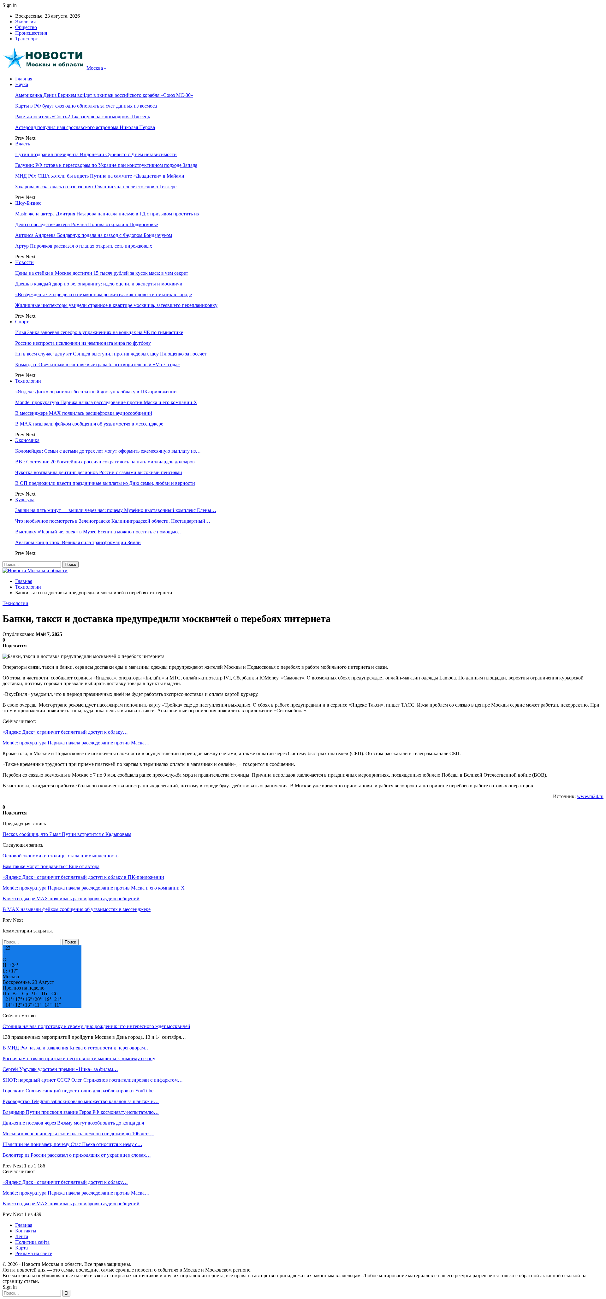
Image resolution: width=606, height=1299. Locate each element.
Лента (21, 1236)
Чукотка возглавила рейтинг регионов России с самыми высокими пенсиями (98, 472)
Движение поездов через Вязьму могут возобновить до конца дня (73, 1123)
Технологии (28, 381)
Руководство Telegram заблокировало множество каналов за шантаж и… (81, 1101)
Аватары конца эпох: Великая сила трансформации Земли (78, 542)
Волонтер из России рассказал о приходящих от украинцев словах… (77, 1155)
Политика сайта (32, 1242)
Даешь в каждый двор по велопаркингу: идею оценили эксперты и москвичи (98, 283)
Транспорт (26, 38)
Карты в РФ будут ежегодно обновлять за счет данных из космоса (86, 106)
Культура (24, 499)
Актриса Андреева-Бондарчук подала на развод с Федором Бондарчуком (93, 235)
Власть (22, 143)
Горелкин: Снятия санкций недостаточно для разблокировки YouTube (78, 1090)
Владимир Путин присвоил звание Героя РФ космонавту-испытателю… (81, 1112)
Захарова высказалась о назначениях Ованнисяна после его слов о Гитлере (95, 186)
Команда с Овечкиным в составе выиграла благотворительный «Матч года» (97, 364)
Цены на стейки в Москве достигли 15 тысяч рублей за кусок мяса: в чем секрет (101, 273)
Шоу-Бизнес (28, 203)
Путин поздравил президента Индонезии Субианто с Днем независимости (96, 154)
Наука (21, 84)
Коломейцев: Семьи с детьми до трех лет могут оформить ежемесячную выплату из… (108, 451)
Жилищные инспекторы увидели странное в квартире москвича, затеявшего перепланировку (116, 305)
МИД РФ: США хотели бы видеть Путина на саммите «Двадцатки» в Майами (99, 176)
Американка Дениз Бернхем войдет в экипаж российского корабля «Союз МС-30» (104, 95)
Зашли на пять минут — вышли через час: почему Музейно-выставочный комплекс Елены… (115, 510)
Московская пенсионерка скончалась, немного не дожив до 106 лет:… (78, 1133)
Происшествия (31, 33)
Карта (21, 1247)
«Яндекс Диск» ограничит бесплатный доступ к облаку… (65, 732)
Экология (25, 21)
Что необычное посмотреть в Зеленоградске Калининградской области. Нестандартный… (112, 521)
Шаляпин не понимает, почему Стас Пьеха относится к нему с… (72, 1144)
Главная (23, 78)
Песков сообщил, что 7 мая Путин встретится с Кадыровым (67, 834)
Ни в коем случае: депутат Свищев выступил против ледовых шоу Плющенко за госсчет (110, 353)
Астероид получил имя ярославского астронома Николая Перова (85, 127)
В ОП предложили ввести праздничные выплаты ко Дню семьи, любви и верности (105, 483)
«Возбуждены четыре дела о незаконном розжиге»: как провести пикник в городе (103, 294)
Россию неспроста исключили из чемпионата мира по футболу (83, 343)
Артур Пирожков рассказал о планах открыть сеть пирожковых (83, 246)
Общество (26, 27)
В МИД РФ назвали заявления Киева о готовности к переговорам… (76, 1047)
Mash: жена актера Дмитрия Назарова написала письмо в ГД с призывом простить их (107, 213)
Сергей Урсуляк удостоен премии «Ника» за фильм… (60, 1069)
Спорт (22, 321)
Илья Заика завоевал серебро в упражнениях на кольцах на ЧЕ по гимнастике (99, 332)
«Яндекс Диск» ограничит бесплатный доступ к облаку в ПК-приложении (96, 391)
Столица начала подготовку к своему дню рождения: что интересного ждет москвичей (96, 1026)
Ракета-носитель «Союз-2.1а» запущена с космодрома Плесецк (82, 116)
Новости (24, 262)
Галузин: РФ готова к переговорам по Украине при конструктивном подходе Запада (106, 165)
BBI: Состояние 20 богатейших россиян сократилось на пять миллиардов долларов (105, 461)
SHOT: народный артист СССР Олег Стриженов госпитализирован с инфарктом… (93, 1080)
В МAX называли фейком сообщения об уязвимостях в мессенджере (89, 423)
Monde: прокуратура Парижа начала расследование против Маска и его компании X (106, 402)
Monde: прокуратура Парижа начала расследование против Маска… (76, 742)
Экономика (27, 440)
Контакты (25, 1230)
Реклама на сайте (33, 1253)
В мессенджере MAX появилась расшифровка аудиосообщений (83, 413)
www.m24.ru (590, 796)
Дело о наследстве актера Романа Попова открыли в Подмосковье (86, 224)
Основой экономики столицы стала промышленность (60, 855)
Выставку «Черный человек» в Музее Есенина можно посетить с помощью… (99, 531)
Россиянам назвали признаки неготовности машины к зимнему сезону (79, 1058)
